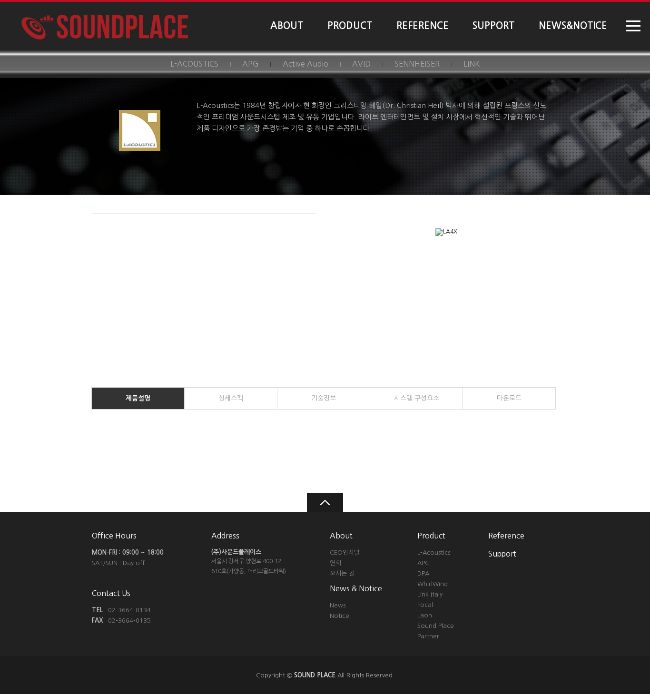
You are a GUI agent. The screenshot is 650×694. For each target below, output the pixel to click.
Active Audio (305, 64)
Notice (339, 616)
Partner (428, 636)
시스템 (416, 398)
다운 (509, 398)
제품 (138, 398)
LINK (471, 64)
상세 (230, 398)
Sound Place (435, 626)
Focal (425, 605)
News (337, 605)
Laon (424, 615)
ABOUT (287, 25)
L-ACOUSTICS (194, 64)
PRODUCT (350, 25)
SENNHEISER (417, 64)
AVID (361, 64)
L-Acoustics (433, 552)
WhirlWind (432, 584)
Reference (506, 535)
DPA (423, 573)
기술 (323, 398)
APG (250, 64)
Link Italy (430, 594)
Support (502, 553)
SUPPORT (494, 25)
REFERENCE (422, 25)
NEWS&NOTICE (573, 25)
